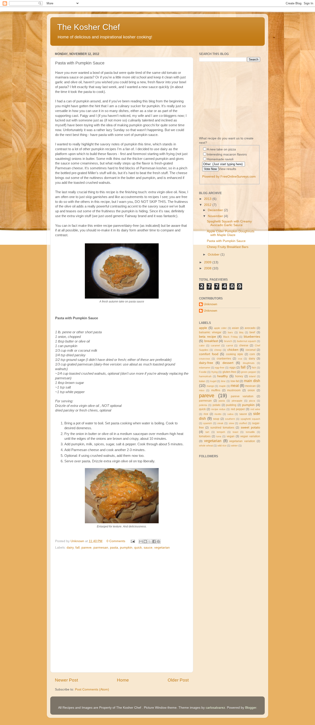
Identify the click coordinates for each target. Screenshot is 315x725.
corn (252, 354)
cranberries (224, 358)
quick (138, 547)
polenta (203, 405)
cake (202, 345)
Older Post (178, 680)
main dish (252, 381)
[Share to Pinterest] (158, 541)
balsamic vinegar (210, 332)
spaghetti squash (250, 418)
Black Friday (230, 336)
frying (214, 372)
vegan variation (250, 436)
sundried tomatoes (222, 427)
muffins (215, 390)
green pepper (248, 372)
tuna (218, 436)
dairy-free (206, 363)
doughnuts (249, 363)
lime (223, 381)
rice (206, 414)
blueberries (252, 336)
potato (216, 405)
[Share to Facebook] (154, 541)
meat (235, 385)
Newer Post (66, 680)
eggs (232, 367)
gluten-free (229, 372)
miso (201, 390)
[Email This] (141, 541)
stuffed (243, 423)
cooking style (234, 354)
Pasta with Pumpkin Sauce (226, 241)
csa (240, 358)
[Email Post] (132, 541)
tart (207, 432)
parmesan (100, 547)
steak (220, 423)
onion (251, 390)
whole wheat (206, 445)
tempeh (221, 432)
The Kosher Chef (88, 27)
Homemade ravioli (220, 159)
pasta (114, 547)
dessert (228, 363)
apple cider (220, 328)
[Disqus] (121, 609)
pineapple (237, 400)
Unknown (210, 304)
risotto (217, 414)
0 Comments (116, 541)
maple (222, 386)
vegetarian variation (242, 441)
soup (216, 418)
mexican (250, 386)
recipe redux (218, 409)
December (216, 210)
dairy (70, 547)
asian (235, 328)
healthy (222, 376)
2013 (208, 199)
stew (231, 423)
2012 (208, 205)
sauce (148, 547)
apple (203, 328)
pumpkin (126, 547)
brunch (228, 341)
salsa (230, 414)
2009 (208, 262)
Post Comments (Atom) (92, 689)
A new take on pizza (221, 149)
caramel (215, 345)
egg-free (219, 367)
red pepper (238, 409)
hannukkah (205, 376)
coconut (251, 349)
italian (202, 381)
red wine (255, 409)
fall (77, 547)
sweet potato (250, 427)
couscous (204, 358)
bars (230, 332)
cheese (243, 345)
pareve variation (242, 396)
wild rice (221, 445)
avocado (250, 328)
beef (252, 332)
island (252, 376)
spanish (207, 423)
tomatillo (250, 432)
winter (234, 445)
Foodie (203, 372)
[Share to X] (149, 541)
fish (254, 367)
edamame (204, 367)
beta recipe (207, 336)
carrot (229, 345)
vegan (231, 436)
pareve (86, 547)
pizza (252, 400)
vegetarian (162, 547)
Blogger (250, 707)
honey (239, 376)
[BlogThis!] (145, 541)
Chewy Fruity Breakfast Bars (227, 247)
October (214, 254)
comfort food (208, 354)
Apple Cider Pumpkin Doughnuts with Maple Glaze (230, 233)
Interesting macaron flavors (227, 154)
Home (123, 680)
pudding (231, 405)
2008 (208, 268)
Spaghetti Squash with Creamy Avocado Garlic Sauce (229, 223)
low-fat (235, 381)
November (216, 216)
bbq (241, 332)
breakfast (211, 341)
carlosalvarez (215, 707)
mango (210, 386)
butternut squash (246, 341)
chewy (218, 349)
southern (230, 418)
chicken (232, 349)
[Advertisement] (217, 571)
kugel (213, 381)
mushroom (234, 390)
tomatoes (205, 436)
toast (235, 432)
